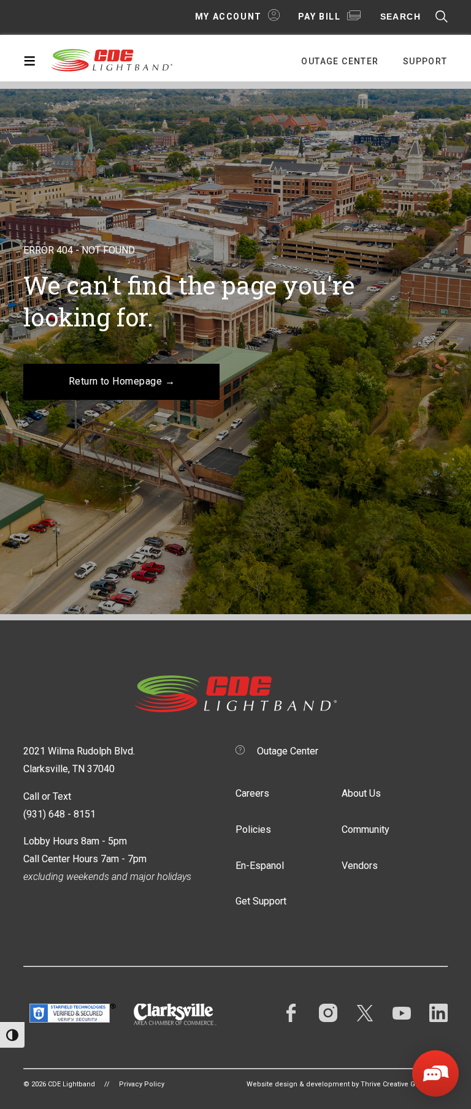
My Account (228, 16)
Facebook (291, 1013)
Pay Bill (319, 16)
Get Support (261, 901)
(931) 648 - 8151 (59, 814)
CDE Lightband (112, 59)
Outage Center (339, 61)
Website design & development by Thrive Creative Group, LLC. (347, 1084)
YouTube (401, 1013)
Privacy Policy (141, 1084)
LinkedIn (438, 1013)
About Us (361, 793)
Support (425, 61)
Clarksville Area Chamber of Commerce (175, 1014)
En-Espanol (260, 865)
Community (365, 829)
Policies (253, 829)
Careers (252, 793)
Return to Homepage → (122, 381)
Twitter (365, 1013)
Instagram (328, 1013)
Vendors (360, 865)
